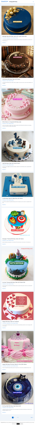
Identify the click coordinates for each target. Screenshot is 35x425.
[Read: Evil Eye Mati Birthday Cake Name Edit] (17, 388)
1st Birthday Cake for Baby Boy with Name (12, 198)
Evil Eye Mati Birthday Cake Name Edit (11, 406)
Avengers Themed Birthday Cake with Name (13, 238)
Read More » (4, 42)
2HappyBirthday (13, 1)
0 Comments (4, 323)
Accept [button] (18, 423)
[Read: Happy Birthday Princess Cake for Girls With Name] (17, 346)
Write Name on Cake (5, 80)
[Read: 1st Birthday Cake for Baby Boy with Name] (17, 184)
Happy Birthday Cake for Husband (10, 321)
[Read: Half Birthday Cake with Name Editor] (17, 146)
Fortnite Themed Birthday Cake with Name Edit (13, 282)
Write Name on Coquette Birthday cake (11, 121)
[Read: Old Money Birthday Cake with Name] (17, 61)
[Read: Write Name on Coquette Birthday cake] (17, 104)
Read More (21, 423)
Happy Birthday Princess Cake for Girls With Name (14, 364)
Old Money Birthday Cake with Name (11, 79)
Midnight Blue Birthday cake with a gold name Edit (14, 36)
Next (32, 417)
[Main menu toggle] (33, 2)
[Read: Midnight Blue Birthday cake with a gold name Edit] (17, 20)
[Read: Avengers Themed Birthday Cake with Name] (17, 222)
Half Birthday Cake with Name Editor (11, 163)
